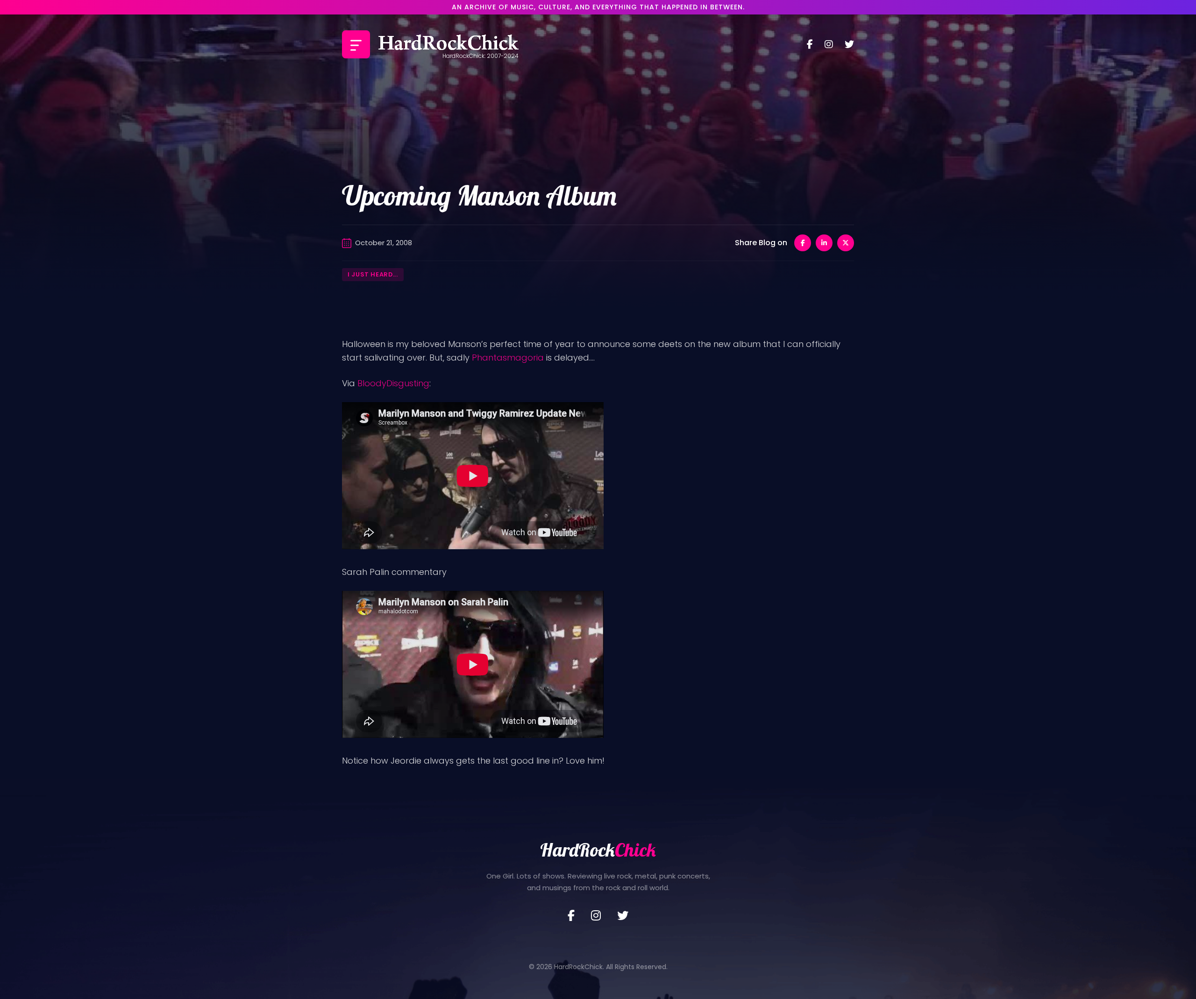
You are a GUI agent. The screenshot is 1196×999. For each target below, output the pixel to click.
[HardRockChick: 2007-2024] (448, 44)
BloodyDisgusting (393, 383)
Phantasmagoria (508, 357)
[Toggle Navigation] (356, 44)
